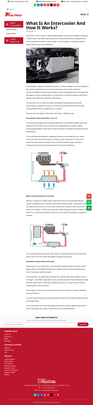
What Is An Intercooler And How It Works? (55, 25)
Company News (11, 29)
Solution (7, 348)
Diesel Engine (9, 361)
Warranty (7, 341)
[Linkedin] (38, 5)
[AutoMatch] (14, 14)
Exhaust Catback (10, 366)
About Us (7, 334)
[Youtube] (48, 5)
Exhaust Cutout (9, 368)
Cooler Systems (9, 359)
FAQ (5, 352)
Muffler (6, 375)
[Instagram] (45, 5)
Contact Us (8, 337)
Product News (11, 34)
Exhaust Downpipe (10, 370)
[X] (51, 5)
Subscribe (83, 324)
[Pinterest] (54, 5)
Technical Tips (9, 350)
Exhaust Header (9, 372)
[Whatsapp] (35, 5)
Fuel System (8, 364)
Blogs (6, 339)
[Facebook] (41, 5)
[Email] (58, 5)
